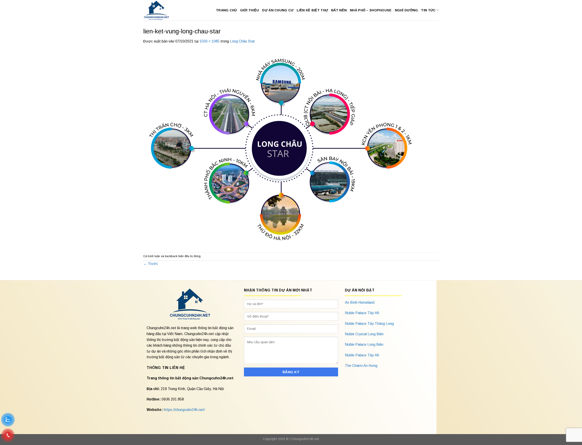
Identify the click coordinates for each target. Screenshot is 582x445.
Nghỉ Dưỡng (406, 10)
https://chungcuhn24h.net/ (184, 410)
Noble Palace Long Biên (364, 344)
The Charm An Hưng (361, 366)
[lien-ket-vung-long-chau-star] (279, 148)
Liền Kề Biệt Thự (312, 10)
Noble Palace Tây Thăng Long (369, 324)
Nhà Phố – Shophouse (370, 10)
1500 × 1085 (209, 41)
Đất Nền (339, 10)
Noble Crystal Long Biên (364, 334)
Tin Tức (428, 10)
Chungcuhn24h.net (305, 439)
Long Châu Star (242, 41)
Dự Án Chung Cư (278, 10)
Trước (150, 264)
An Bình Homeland (359, 302)
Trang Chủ (226, 10)
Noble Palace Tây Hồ (362, 313)
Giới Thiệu (249, 10)
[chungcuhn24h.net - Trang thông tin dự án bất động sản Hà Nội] (158, 10)
